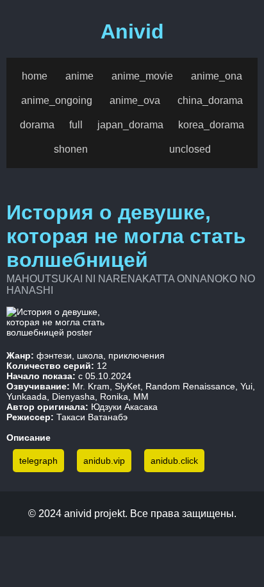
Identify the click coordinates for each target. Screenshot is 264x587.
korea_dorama (211, 124)
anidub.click (174, 460)
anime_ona (216, 76)
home (34, 76)
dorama (37, 124)
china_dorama (210, 100)
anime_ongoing (56, 100)
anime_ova (135, 100)
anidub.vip (104, 460)
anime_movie (142, 76)
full (76, 124)
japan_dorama (130, 124)
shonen (71, 149)
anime (79, 76)
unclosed (190, 149)
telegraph (38, 460)
